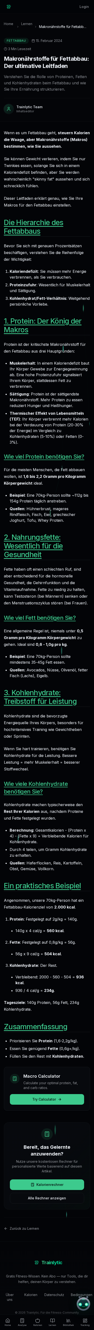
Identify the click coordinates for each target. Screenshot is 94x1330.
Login (84, 7)
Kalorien (30, 1295)
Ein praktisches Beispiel (42, 885)
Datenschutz (53, 1295)
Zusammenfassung (35, 1026)
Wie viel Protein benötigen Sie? (44, 456)
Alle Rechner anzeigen (47, 1198)
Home (8, 24)
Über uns (10, 1297)
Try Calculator (44, 1099)
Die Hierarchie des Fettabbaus (33, 226)
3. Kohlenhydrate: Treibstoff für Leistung (40, 697)
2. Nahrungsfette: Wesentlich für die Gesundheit (33, 546)
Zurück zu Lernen (24, 1228)
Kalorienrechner (49, 1185)
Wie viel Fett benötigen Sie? (40, 617)
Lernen (26, 24)
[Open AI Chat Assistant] (83, 1304)
